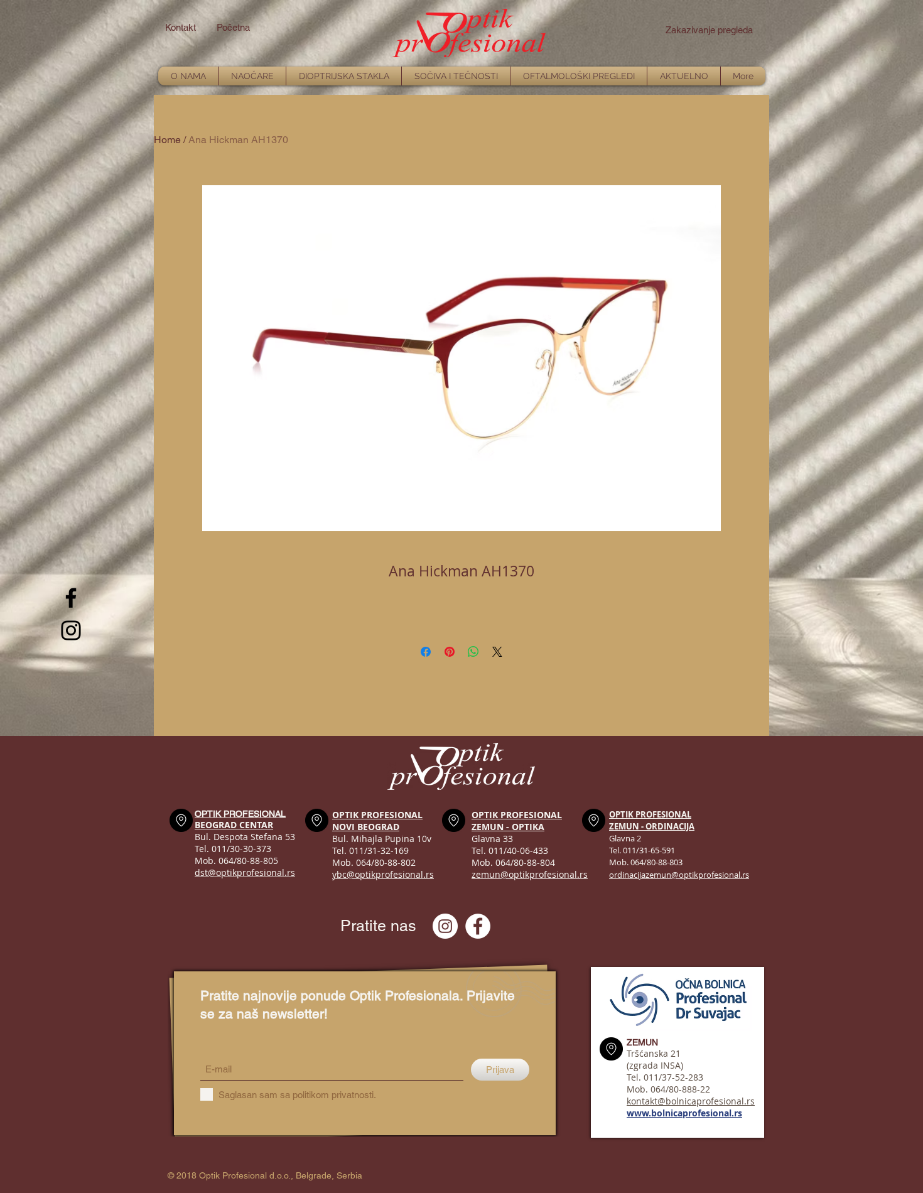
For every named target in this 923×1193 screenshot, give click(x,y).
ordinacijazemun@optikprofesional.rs (679, 874)
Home (167, 140)
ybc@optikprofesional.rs (383, 874)
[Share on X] (497, 651)
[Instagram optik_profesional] (445, 926)
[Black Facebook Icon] (71, 598)
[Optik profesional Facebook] (477, 926)
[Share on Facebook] (425, 651)
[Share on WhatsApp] (473, 651)
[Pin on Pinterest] (449, 651)
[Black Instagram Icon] (71, 630)
